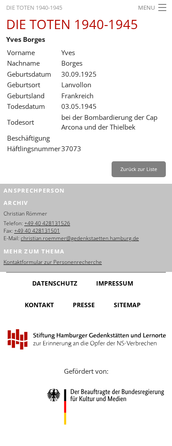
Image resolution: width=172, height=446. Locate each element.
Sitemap (127, 305)
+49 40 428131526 (47, 223)
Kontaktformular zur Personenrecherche (53, 262)
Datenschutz (54, 283)
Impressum (114, 283)
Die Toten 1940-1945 (34, 7)
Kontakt (39, 305)
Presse (84, 305)
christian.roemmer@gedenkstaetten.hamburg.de (80, 238)
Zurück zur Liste (138, 169)
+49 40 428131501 (37, 230)
